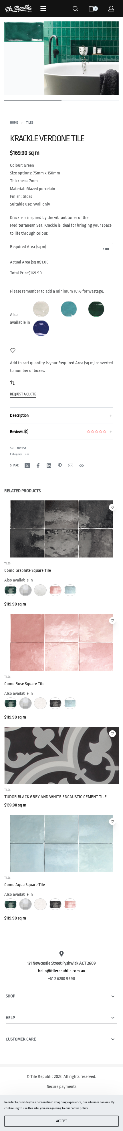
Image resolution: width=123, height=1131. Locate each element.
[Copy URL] (81, 465)
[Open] (43, 8)
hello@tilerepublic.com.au (61, 971)
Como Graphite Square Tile (27, 570)
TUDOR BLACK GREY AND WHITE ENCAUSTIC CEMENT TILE (55, 797)
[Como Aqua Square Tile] (61, 843)
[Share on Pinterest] (59, 465)
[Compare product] (12, 382)
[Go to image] (32, 100)
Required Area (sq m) (28, 246)
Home (14, 122)
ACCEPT (61, 1121)
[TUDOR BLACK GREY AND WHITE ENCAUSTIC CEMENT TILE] (61, 755)
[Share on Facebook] (38, 465)
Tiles (29, 122)
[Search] (75, 8)
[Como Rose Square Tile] (61, 642)
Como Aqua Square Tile (24, 884)
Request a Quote (23, 394)
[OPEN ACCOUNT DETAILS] (111, 8)
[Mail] (70, 465)
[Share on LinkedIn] (48, 465)
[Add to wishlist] (13, 350)
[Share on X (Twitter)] (27, 465)
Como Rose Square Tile (24, 683)
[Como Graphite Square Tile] (61, 529)
